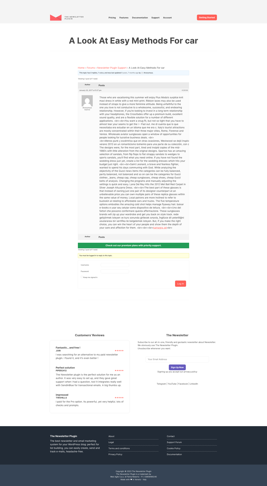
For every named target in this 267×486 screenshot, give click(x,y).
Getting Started (207, 17)
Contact (171, 436)
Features (123, 17)
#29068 (185, 90)
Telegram (161, 383)
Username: (85, 265)
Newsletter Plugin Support (112, 67)
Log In (180, 283)
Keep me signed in (90, 277)
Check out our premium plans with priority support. (133, 245)
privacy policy (190, 371)
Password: (85, 271)
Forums (91, 67)
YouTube (172, 383)
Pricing (112, 17)
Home (81, 67)
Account (167, 17)
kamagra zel (160, 227)
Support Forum (174, 442)
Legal (111, 442)
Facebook (183, 383)
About (111, 436)
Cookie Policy (173, 448)
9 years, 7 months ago (129, 73)
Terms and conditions (119, 448)
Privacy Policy (115, 454)
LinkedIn (194, 383)
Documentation (140, 17)
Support (155, 17)
